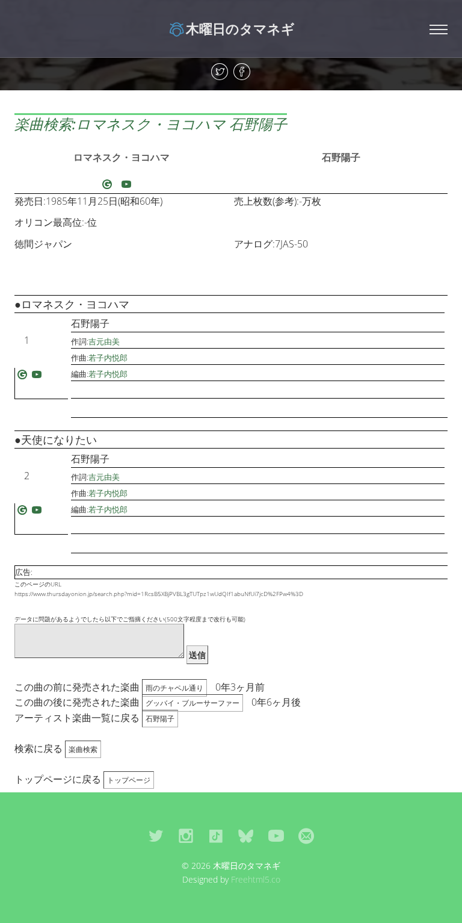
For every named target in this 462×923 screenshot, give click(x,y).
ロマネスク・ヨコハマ (121, 157)
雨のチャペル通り (174, 688)
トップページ (128, 780)
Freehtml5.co (255, 879)
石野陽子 (341, 157)
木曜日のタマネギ (240, 28)
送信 (197, 654)
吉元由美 (104, 341)
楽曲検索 (83, 749)
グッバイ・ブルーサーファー (192, 703)
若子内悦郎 (108, 357)
